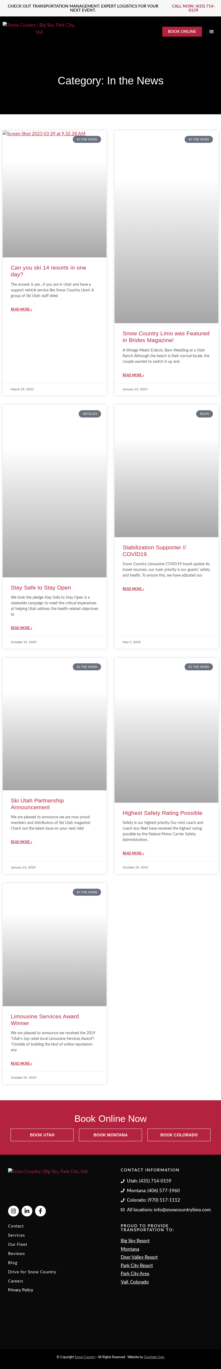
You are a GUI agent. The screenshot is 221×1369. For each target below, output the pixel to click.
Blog (13, 1263)
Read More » (21, 309)
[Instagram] (13, 1211)
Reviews (16, 1254)
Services (16, 1235)
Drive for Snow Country (32, 1272)
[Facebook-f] (40, 1211)
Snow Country (85, 1357)
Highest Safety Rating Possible (162, 813)
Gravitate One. (154, 1357)
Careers (15, 1281)
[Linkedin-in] (27, 1211)
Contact (16, 1226)
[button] (211, 31)
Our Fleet (17, 1245)
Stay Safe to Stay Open (41, 587)
